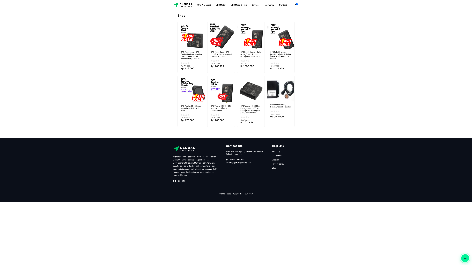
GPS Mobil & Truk (239, 5)
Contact (283, 5)
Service (255, 5)
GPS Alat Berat (204, 5)
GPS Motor (221, 5)
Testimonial (268, 5)
